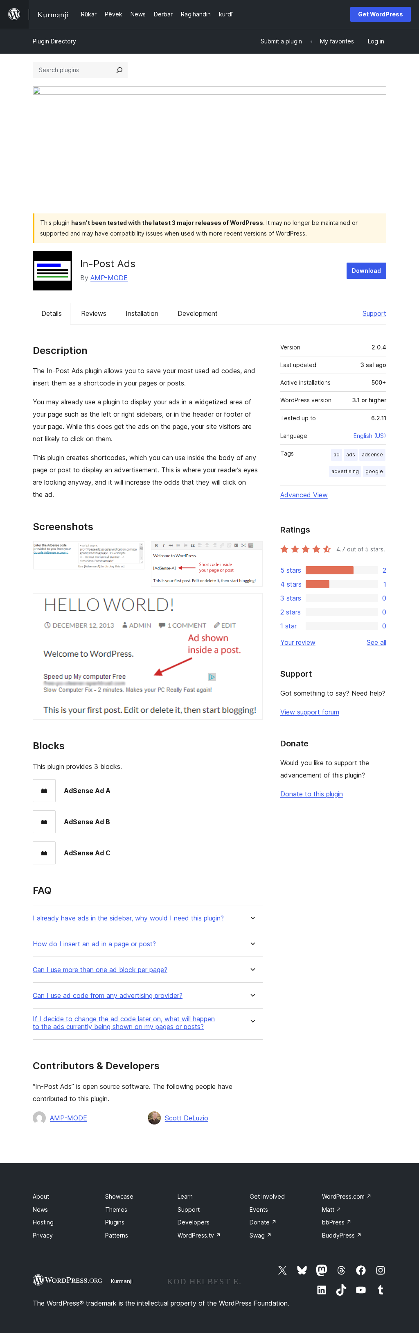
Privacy (43, 1235)
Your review (297, 642)
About (41, 1196)
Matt (331, 1209)
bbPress (336, 1222)
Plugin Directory (54, 41)
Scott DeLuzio (186, 1118)
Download (366, 270)
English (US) (370, 435)
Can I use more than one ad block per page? (100, 970)
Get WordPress (380, 14)
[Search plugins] (119, 70)
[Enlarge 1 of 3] (133, 552)
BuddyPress (342, 1235)
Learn (185, 1196)
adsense (372, 454)
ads (350, 454)
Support (374, 313)
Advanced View (304, 495)
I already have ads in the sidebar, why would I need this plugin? (128, 918)
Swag (261, 1235)
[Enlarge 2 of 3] (252, 552)
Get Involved (267, 1196)
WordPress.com (347, 1196)
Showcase (119, 1196)
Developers (194, 1222)
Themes (116, 1209)
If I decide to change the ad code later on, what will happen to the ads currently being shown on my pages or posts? (124, 1023)
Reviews (93, 313)
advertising (345, 471)
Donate (263, 1222)
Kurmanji (122, 1281)
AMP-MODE (109, 278)
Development (198, 313)
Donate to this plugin (311, 794)
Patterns (116, 1235)
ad (336, 454)
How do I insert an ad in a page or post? (94, 944)
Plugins (114, 1222)
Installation (142, 313)
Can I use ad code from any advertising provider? (107, 996)
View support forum (309, 712)
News (40, 1209)
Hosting (43, 1222)
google (374, 471)
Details (51, 313)
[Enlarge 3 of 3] (252, 604)
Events (259, 1209)
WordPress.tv (199, 1235)
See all (376, 642)
